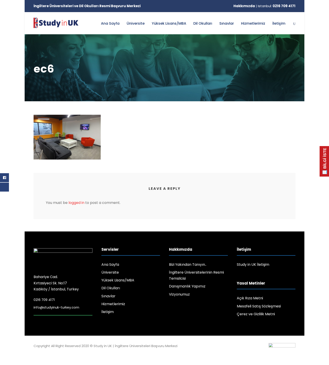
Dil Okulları (202, 23)
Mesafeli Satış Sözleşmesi (259, 306)
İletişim (278, 23)
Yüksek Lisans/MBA (169, 23)
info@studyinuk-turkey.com (56, 307)
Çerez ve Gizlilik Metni (256, 314)
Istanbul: (276, 6)
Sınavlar (226, 23)
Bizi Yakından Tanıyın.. (187, 264)
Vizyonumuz (179, 294)
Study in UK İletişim (253, 264)
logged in (76, 202)
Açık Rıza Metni (250, 298)
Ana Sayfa (110, 23)
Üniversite (136, 23)
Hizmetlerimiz (253, 23)
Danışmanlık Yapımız (187, 286)
